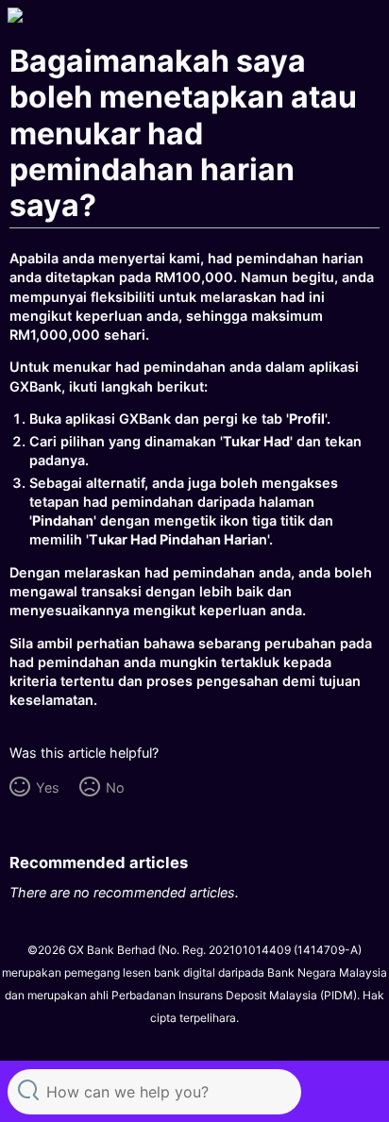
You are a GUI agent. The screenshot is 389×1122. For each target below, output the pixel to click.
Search (28, 1089)
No (115, 787)
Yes (47, 787)
